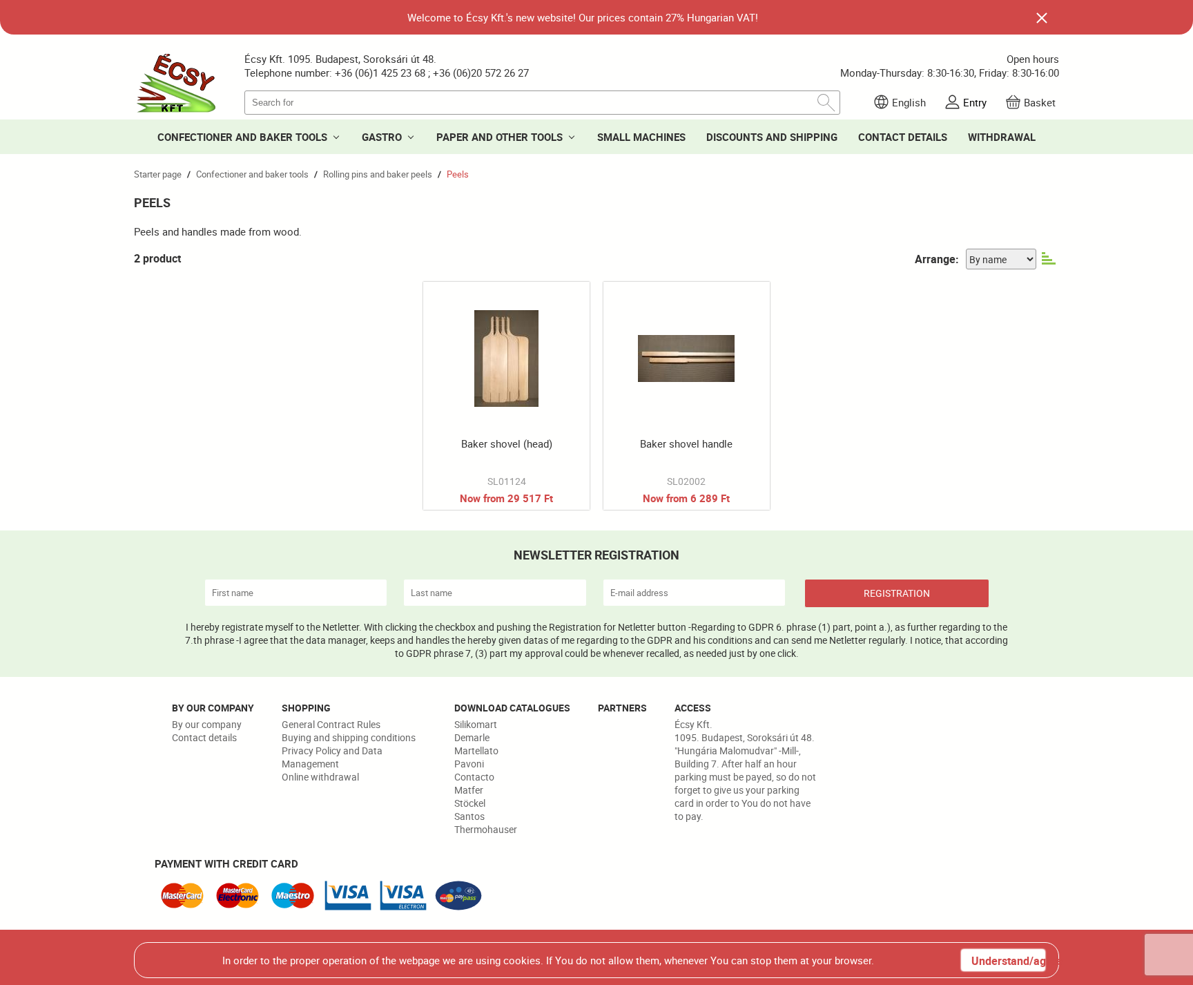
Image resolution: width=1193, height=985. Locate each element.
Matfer (468, 789)
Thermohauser (485, 829)
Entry (975, 102)
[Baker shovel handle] (686, 396)
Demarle (471, 737)
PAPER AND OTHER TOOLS (499, 137)
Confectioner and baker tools (252, 174)
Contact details (204, 737)
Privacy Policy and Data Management (332, 757)
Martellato (476, 750)
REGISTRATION (897, 593)
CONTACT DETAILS (902, 137)
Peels (458, 174)
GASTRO (382, 137)
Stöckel (469, 803)
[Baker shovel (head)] (506, 396)
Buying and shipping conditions (349, 737)
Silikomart (475, 724)
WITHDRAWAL (1002, 137)
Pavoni (469, 763)
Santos (469, 816)
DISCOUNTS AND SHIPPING (771, 137)
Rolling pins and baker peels (377, 174)
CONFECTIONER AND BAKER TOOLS (242, 137)
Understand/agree (1008, 960)
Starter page (158, 174)
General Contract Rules (331, 724)
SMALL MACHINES (641, 137)
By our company (207, 724)
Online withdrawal (320, 776)
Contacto (474, 776)
